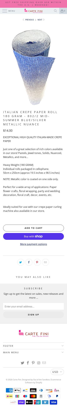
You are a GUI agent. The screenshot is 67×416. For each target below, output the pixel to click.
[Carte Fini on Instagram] (38, 363)
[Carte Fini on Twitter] (22, 363)
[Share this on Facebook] (29, 262)
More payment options (33, 244)
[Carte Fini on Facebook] (28, 363)
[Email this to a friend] (45, 262)
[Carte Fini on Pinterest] (33, 363)
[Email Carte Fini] (44, 363)
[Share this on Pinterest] (37, 262)
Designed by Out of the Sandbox (36, 379)
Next (40, 19)
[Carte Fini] (33, 11)
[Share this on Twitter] (20, 262)
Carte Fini (17, 379)
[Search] (55, 11)
